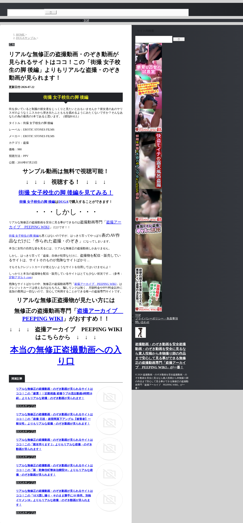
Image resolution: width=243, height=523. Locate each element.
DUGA (63, 202)
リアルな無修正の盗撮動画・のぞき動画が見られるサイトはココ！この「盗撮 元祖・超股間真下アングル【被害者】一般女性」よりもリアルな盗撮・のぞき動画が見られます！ (54, 419)
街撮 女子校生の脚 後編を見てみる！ (66, 192)
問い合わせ (142, 322)
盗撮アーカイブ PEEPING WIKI (95, 283)
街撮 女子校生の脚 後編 (37, 202)
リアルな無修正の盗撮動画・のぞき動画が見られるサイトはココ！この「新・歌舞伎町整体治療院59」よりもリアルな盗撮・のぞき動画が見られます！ (54, 470)
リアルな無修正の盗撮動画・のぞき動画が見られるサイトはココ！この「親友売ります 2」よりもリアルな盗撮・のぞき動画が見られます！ (54, 444)
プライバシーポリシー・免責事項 (156, 318)
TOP (86, 20)
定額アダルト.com (20, 277)
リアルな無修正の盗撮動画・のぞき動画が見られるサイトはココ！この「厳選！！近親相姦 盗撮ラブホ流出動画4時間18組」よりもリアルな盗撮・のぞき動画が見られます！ (54, 393)
